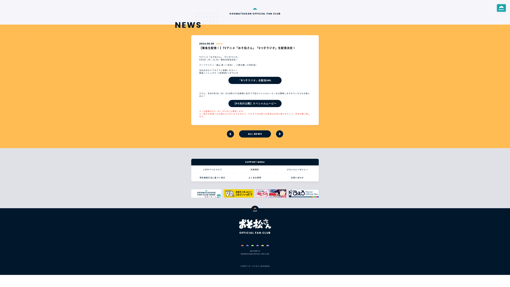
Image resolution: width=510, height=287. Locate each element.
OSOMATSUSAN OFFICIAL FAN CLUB (254, 13)
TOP (255, 211)
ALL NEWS (255, 134)
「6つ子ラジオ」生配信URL (255, 80)
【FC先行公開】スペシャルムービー (255, 103)
